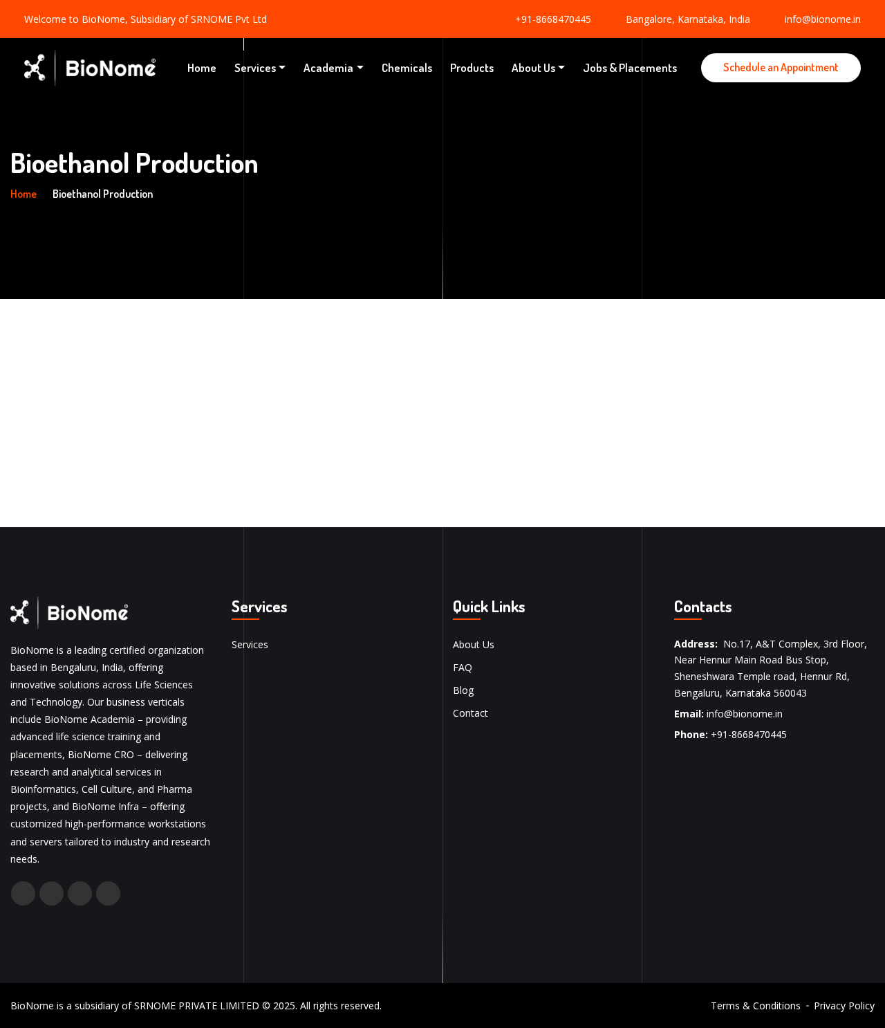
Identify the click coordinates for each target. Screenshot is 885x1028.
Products (472, 67)
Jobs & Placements (630, 67)
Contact (470, 712)
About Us (533, 67)
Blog (463, 690)
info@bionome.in (823, 19)
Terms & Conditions (756, 1005)
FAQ (462, 667)
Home (201, 67)
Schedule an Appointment (781, 67)
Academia (328, 67)
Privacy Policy (844, 1005)
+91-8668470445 (553, 19)
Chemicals (407, 67)
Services (255, 67)
